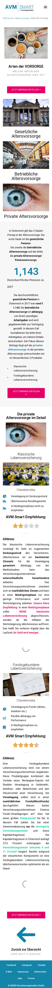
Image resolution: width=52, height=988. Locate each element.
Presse (31, 978)
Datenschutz (40, 972)
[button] (45, 6)
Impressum (23, 972)
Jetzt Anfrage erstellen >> (26, 90)
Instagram (27, 965)
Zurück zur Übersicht (26, 949)
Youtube (41, 965)
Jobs (19, 978)
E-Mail (9, 972)
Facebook (11, 965)
